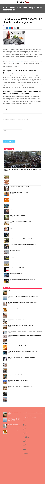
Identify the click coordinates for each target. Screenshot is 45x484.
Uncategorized (25, 453)
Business (9, 358)
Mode (24, 441)
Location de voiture (26, 437)
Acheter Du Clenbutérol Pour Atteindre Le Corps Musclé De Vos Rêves (21, 227)
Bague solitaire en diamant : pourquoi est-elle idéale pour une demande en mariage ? (21, 313)
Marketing (9, 320)
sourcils (29, 415)
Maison (9, 291)
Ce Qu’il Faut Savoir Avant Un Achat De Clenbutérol (17, 209)
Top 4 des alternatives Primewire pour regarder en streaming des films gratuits (22, 279)
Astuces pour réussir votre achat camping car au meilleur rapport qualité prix (20, 368)
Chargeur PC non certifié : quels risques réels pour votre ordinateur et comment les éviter (22, 351)
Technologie (34, 415)
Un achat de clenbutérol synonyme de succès (16, 198)
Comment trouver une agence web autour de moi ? (16, 319)
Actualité (9, 352)
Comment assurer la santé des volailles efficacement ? (17, 345)
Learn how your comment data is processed (24, 142)
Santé (24, 445)
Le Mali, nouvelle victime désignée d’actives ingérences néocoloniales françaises (22, 244)
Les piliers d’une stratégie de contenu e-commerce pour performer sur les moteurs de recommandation (25, 331)
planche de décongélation (17, 61)
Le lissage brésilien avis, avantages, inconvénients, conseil (19, 186)
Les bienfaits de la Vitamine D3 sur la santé (16, 256)
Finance (24, 433)
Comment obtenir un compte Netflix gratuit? (16, 267)
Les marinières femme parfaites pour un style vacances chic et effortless (20, 339)
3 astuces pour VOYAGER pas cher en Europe (11, 109)
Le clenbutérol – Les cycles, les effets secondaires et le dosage (20, 221)
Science (24, 446)
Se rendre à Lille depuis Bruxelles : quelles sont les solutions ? (18, 380)
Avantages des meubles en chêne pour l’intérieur (16, 290)
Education (25, 432)
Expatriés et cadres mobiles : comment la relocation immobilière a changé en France (22, 397)
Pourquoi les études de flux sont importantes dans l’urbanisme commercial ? (20, 386)
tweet (38, 415)
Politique (24, 444)
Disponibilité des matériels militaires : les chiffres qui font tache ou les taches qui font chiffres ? (24, 239)
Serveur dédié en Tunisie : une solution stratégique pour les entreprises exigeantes (21, 357)
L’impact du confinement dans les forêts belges (17, 215)
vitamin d (25, 417)
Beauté (9, 303)
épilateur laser (34, 417)
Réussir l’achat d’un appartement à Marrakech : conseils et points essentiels (20, 325)
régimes (25, 415)
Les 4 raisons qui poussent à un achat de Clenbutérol (18, 180)
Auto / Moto (25, 425)
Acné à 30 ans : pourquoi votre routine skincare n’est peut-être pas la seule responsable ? (22, 302)
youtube (29, 417)
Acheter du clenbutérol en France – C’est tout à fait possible (19, 192)
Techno (24, 449)
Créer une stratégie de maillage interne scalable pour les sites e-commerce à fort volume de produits (24, 335)
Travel (9, 381)
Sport (9, 297)
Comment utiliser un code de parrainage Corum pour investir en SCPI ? (14, 430)
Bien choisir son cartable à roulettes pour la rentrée (16, 374)
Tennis (24, 450)
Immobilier (9, 326)
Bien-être (24, 429)
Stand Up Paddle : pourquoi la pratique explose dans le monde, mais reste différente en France (23, 296)
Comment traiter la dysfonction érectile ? (16, 273)
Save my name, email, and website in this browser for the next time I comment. (18, 139)
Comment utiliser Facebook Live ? (15, 250)
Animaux (24, 424)
